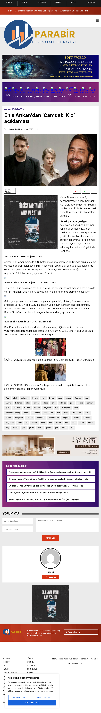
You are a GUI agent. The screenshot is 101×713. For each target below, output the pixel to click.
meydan (66, 418)
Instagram (66, 408)
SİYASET (6, 662)
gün (7, 408)
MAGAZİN (18, 109)
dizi (86, 398)
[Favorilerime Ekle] (94, 191)
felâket (62, 403)
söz (74, 423)
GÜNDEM (6, 658)
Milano (76, 418)
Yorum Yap (50, 538)
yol (56, 427)
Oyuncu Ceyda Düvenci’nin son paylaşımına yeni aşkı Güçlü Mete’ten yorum (46, 486)
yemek (15, 427)
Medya (30, 418)
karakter (36, 413)
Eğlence (18, 403)
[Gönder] (95, 632)
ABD (7, 398)
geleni (80, 403)
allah (15, 398)
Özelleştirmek (19, 697)
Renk (19, 423)
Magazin (19, 418)
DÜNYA (30, 658)
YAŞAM (30, 673)
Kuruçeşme (76, 413)
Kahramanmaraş (13, 413)
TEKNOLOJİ (32, 669)
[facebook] (32, 649)
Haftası (27, 408)
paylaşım (10, 423)
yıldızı (48, 427)
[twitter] (39, 649)
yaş (7, 427)
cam (60, 398)
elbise (45, 403)
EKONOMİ (31, 662)
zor (72, 427)
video (90, 423)
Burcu (51, 398)
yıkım (31, 427)
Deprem (78, 398)
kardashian (48, 413)
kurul (87, 413)
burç (43, 398)
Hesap (37, 408)
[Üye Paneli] (96, 11)
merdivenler (54, 418)
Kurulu (8, 418)
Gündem (16, 408)
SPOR (4, 666)
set (50, 423)
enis (54, 403)
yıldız (40, 427)
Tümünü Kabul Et (32, 703)
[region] (32, 691)
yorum (64, 427)
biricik (35, 398)
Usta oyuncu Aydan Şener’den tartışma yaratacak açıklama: (38, 492)
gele (71, 403)
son (66, 423)
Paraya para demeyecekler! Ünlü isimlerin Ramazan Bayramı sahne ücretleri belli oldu (50, 472)
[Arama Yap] (91, 11)
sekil (43, 423)
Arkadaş (24, 398)
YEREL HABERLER (9, 673)
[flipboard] (62, 649)
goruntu (90, 403)
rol (27, 423)
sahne (34, 423)
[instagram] (47, 649)
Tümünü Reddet (43, 697)
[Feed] (70, 649)
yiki (23, 427)
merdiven (41, 418)
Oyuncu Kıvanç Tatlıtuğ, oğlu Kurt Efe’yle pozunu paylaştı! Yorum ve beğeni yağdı (49, 479)
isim (76, 408)
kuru (66, 413)
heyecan (47, 408)
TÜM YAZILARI (50, 577)
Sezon (58, 423)
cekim (68, 398)
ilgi (56, 408)
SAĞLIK (5, 669)
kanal (26, 413)
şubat (81, 423)
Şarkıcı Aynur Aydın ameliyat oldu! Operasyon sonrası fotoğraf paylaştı (44, 499)
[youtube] (55, 649)
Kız (58, 413)
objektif (86, 418)
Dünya (8, 403)
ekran (36, 403)
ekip (28, 403)
